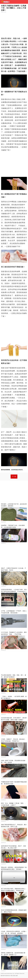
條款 (12, 975)
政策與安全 (7, 975)
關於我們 (3, 975)
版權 (17, 975)
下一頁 (14, 476)
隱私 (14, 975)
